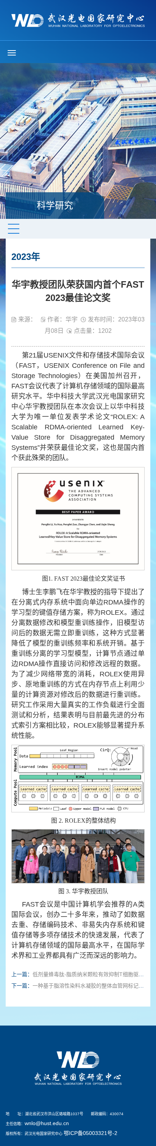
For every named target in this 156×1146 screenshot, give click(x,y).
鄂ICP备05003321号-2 (90, 1133)
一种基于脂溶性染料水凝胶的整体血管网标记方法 (91, 986)
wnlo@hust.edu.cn (47, 1123)
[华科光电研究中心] (78, 20)
